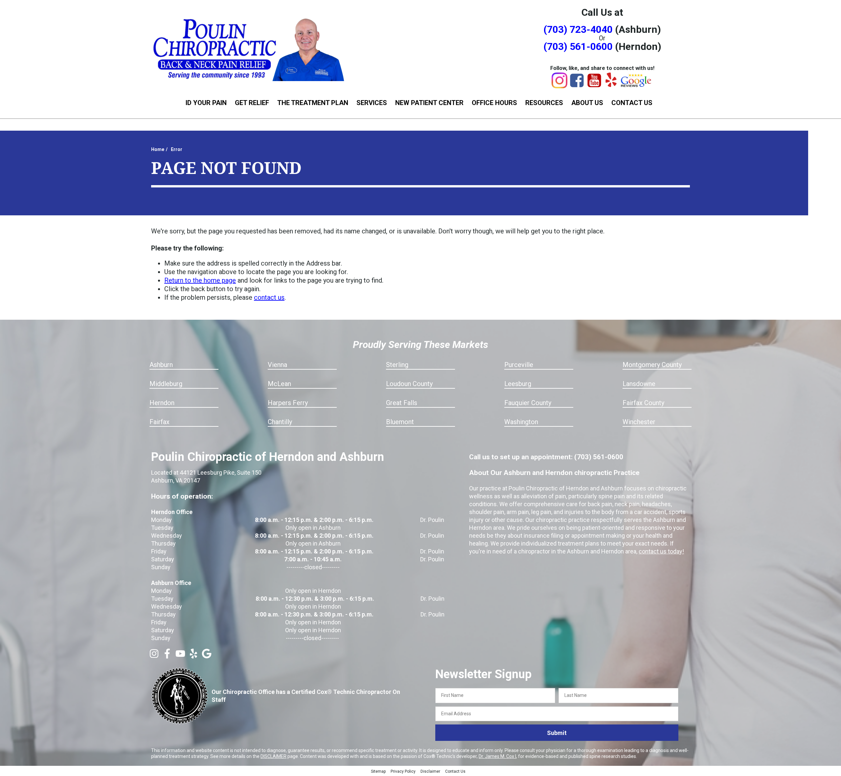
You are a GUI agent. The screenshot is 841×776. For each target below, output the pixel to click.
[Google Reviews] (636, 85)
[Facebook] (577, 86)
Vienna (277, 365)
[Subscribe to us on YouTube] (180, 656)
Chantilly (280, 422)
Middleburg (165, 384)
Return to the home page (200, 280)
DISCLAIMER (273, 756)
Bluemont (400, 422)
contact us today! (661, 551)
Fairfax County (643, 403)
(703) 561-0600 (578, 46)
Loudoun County (409, 384)
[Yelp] (611, 85)
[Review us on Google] (207, 656)
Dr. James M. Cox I (497, 756)
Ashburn (161, 365)
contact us (269, 297)
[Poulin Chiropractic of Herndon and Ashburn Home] (249, 48)
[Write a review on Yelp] (193, 656)
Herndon (161, 403)
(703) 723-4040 (578, 29)
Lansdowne (639, 384)
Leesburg (517, 384)
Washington (521, 422)
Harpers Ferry (288, 403)
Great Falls (401, 403)
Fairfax (159, 422)
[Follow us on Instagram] (154, 656)
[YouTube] (594, 86)
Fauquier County (527, 403)
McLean (279, 384)
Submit (557, 732)
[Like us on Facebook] (167, 656)
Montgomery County (652, 365)
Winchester (639, 422)
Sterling (397, 365)
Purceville (518, 365)
